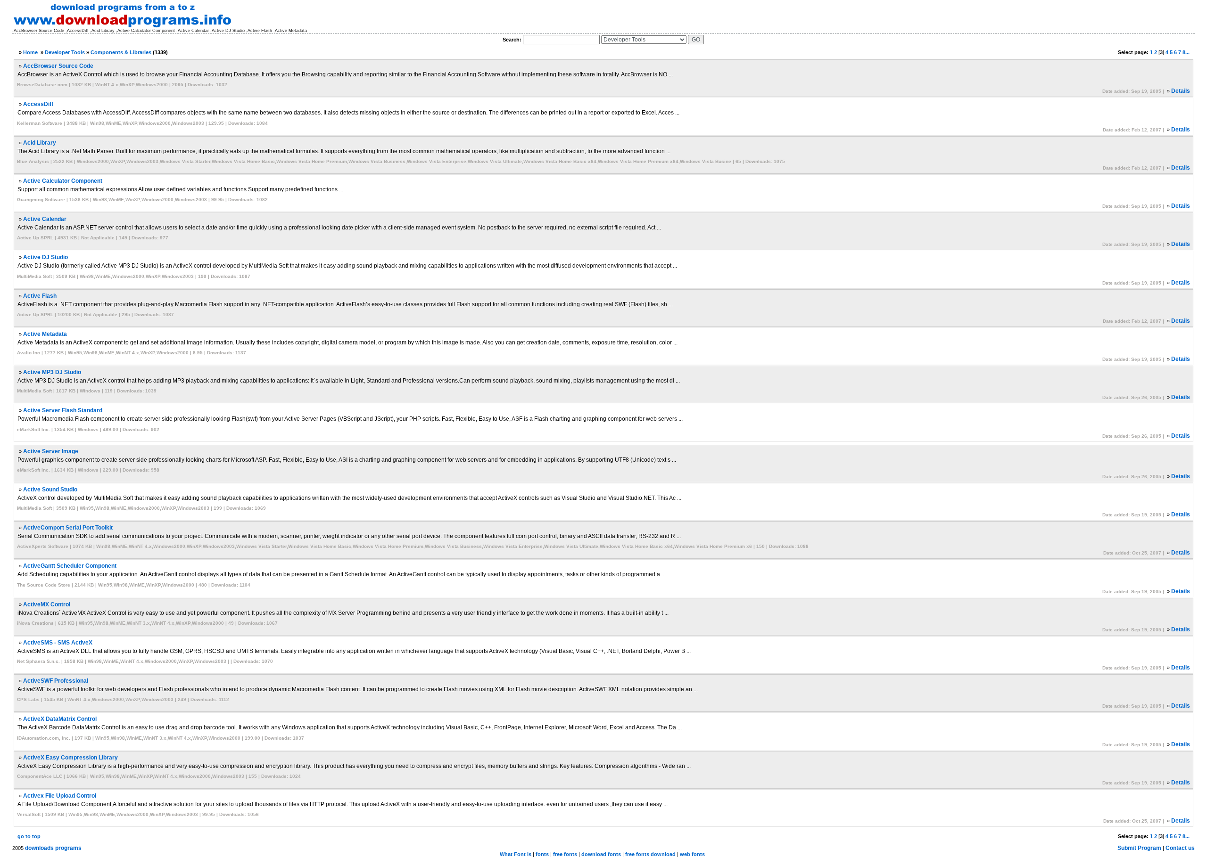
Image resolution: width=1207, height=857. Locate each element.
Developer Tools (65, 52)
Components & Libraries (121, 52)
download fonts (601, 854)
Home (30, 52)
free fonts (565, 854)
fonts (542, 854)
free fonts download (650, 854)
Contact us (1180, 848)
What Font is (515, 854)
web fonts (692, 854)
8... (1186, 52)
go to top (29, 836)
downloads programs (53, 848)
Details (1180, 91)
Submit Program (1139, 848)
